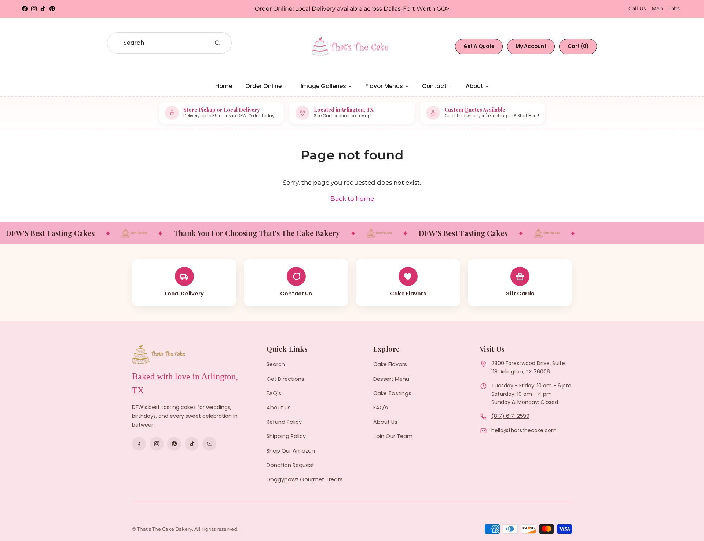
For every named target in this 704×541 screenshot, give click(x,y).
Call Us (637, 8)
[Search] (217, 42)
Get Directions (285, 379)
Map (657, 8)
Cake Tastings (392, 393)
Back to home (352, 198)
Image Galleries (323, 86)
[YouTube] (209, 444)
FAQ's (274, 393)
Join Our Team (392, 436)
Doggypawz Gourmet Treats (305, 479)
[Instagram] (157, 444)
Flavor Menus (384, 86)
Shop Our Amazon (291, 450)
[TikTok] (192, 444)
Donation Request (290, 465)
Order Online (263, 86)
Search (276, 364)
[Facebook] (139, 444)
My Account (531, 46)
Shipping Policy (286, 436)
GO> (443, 8)
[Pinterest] (174, 444)
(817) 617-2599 (510, 416)
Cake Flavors (390, 364)
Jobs (674, 8)
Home (223, 86)
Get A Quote (478, 46)
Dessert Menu (391, 379)
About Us (279, 407)
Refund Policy (284, 422)
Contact (434, 86)
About (474, 86)
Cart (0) (578, 46)
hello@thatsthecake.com (524, 430)
